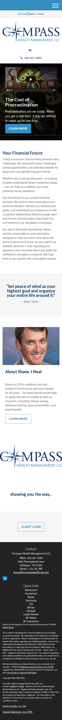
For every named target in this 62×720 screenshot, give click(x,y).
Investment (31, 593)
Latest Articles (31, 614)
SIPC (22, 686)
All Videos (31, 617)
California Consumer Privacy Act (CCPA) (37, 666)
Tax (31, 604)
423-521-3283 (33, 58)
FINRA (13, 686)
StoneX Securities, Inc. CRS (14, 706)
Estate (31, 597)
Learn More (18, 128)
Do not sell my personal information (22, 672)
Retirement (31, 590)
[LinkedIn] (30, 50)
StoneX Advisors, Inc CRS (17, 712)
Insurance (31, 600)
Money (31, 607)
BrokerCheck (8, 627)
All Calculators (31, 621)
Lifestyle (31, 610)
